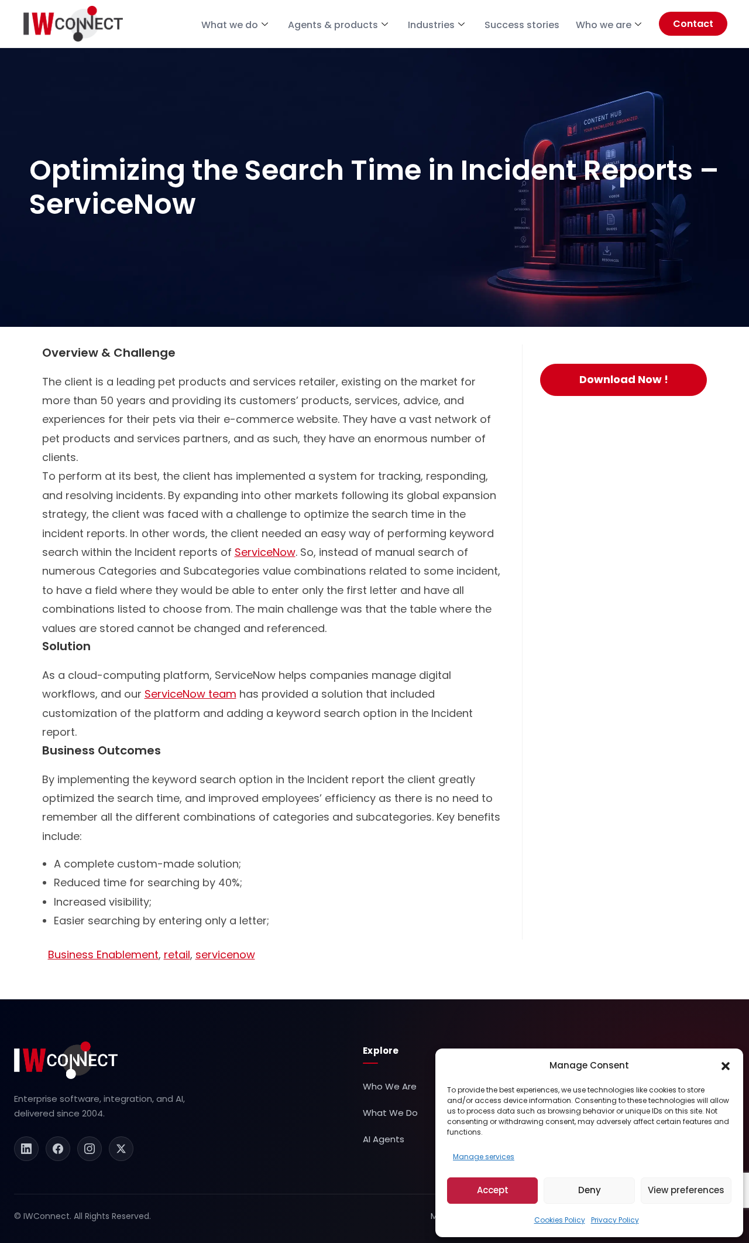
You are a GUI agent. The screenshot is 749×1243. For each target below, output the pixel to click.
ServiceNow (265, 552)
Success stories (522, 25)
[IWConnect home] (66, 1060)
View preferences (686, 1190)
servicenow (225, 954)
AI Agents (383, 1139)
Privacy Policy (615, 1220)
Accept (493, 1190)
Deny (589, 1190)
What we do (229, 25)
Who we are (603, 25)
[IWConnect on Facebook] (58, 1148)
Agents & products (333, 25)
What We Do (390, 1113)
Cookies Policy (559, 1220)
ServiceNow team (190, 694)
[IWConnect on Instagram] (89, 1148)
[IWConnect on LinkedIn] (26, 1148)
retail (177, 954)
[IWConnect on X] (121, 1148)
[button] (725, 1065)
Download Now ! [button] (623, 379)
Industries (431, 25)
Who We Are (390, 1086)
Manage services (483, 1157)
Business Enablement (103, 954)
